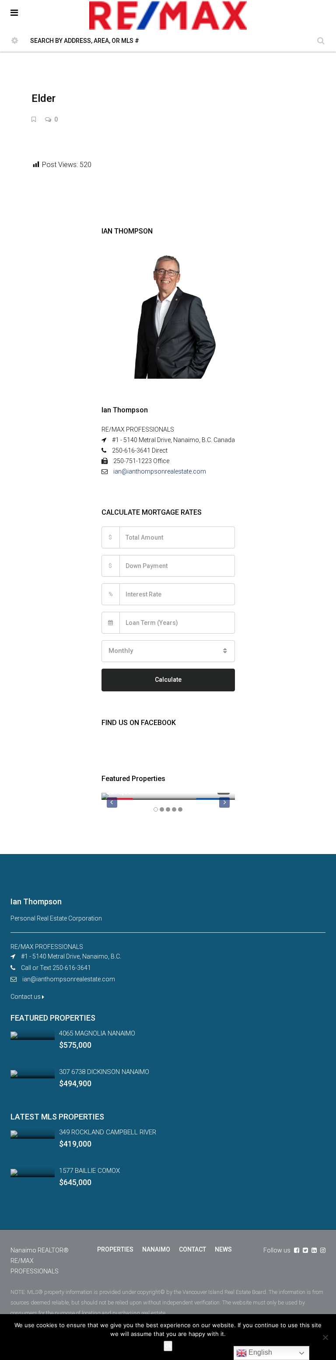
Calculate (168, 679)
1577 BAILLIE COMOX (89, 1171)
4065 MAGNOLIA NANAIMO (97, 1033)
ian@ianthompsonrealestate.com (159, 471)
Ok (168, 1346)
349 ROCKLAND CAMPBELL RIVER (107, 1132)
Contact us (26, 996)
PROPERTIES (115, 1249)
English (259, 1352)
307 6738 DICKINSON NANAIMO (104, 1072)
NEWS (223, 1249)
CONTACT (192, 1249)
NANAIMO (156, 1249)
